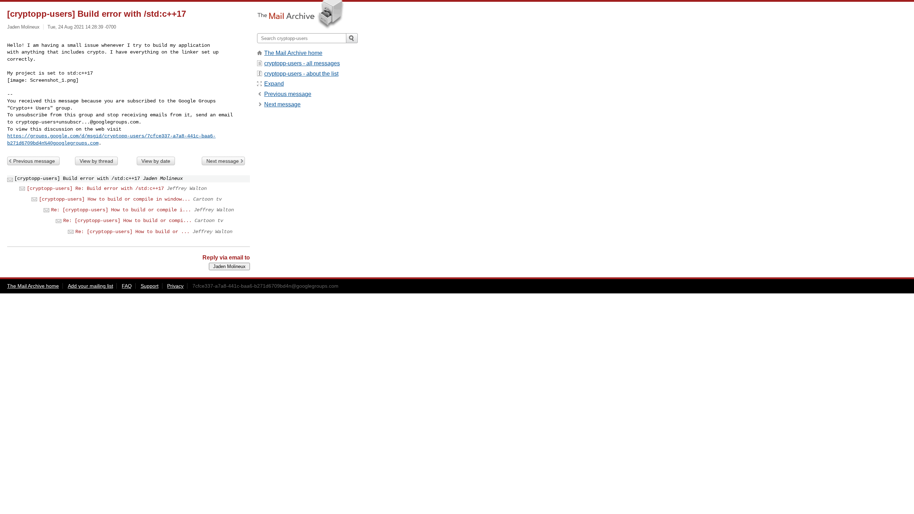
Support (150, 286)
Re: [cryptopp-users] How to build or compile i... (121, 210)
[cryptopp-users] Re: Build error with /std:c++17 (95, 188)
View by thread (96, 161)
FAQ (127, 286)
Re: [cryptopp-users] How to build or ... (132, 232)
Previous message (34, 161)
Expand (274, 84)
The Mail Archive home (293, 53)
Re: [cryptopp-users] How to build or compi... (127, 220)
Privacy (175, 286)
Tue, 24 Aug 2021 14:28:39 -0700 (81, 27)
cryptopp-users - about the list (301, 74)
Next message (222, 161)
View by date (155, 161)
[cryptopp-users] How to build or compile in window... (114, 199)
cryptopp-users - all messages (302, 63)
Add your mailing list (90, 286)
